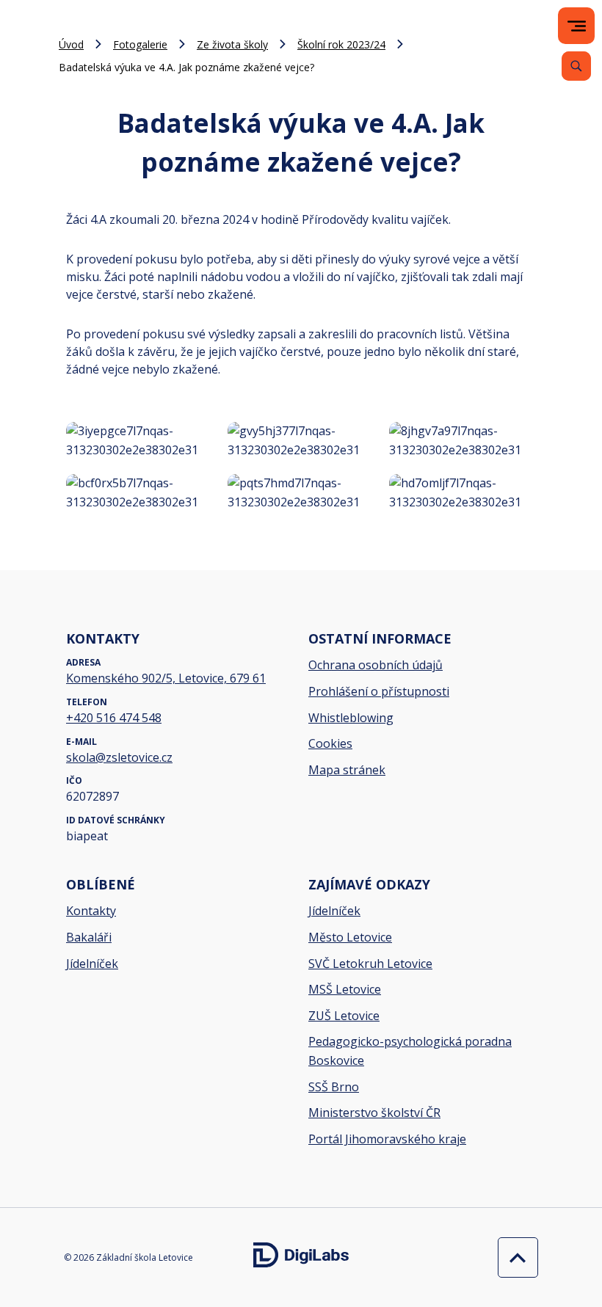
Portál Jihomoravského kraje (387, 1139)
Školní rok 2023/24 (341, 44)
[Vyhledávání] (576, 66)
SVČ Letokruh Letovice (370, 963)
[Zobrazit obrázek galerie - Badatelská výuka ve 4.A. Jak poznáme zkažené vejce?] (139, 440)
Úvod (71, 44)
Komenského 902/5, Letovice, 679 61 (166, 678)
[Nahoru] (514, 1257)
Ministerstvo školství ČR (374, 1112)
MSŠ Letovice (344, 989)
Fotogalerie (140, 44)
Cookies (330, 743)
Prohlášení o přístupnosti (378, 691)
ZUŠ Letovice (344, 1016)
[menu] (576, 26)
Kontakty (91, 911)
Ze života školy (232, 44)
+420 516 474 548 (114, 718)
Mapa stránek (346, 770)
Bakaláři (89, 937)
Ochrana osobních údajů (375, 665)
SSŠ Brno (333, 1087)
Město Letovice (350, 937)
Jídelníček (92, 963)
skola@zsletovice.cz (119, 757)
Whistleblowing (351, 718)
